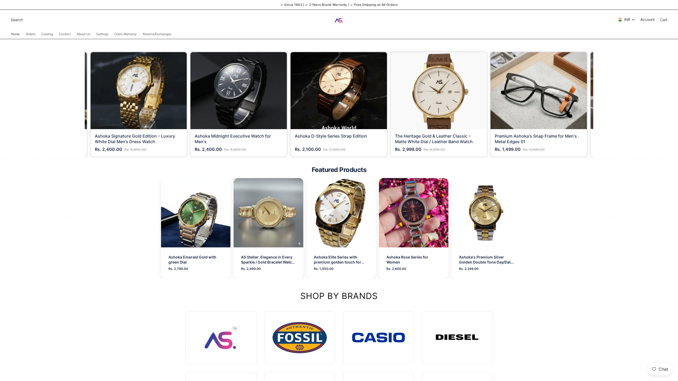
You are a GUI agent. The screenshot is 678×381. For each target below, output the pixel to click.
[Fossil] (300, 337)
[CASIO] (378, 337)
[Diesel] (457, 337)
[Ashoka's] (221, 337)
